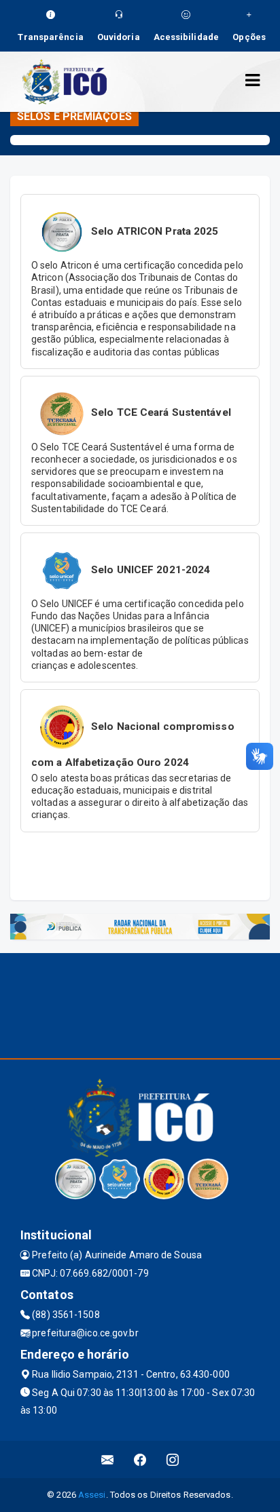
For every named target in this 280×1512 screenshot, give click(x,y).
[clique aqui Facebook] (140, 1459)
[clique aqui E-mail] (108, 1459)
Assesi (92, 1495)
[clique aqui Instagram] (173, 1459)
